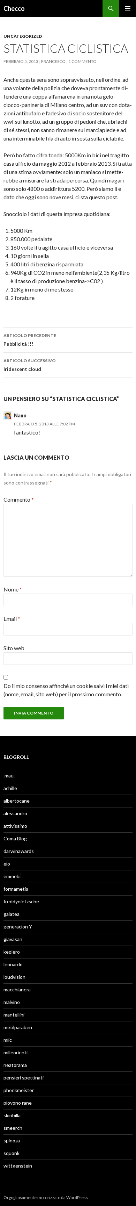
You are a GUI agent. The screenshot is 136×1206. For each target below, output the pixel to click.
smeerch (12, 1128)
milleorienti (15, 1052)
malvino (11, 1002)
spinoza (11, 1140)
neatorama (15, 1065)
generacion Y (17, 926)
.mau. (9, 775)
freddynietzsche (21, 901)
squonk (11, 1153)
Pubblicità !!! (29, 340)
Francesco (53, 61)
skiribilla (12, 1115)
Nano (20, 415)
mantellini (13, 1015)
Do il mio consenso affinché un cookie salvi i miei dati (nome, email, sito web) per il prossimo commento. (66, 689)
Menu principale (127, 8)
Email (11, 618)
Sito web (13, 648)
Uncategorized (22, 36)
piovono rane (17, 1103)
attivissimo (15, 826)
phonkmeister (18, 1090)
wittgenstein (17, 1166)
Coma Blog (15, 838)
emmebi (12, 876)
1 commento (82, 61)
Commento (18, 499)
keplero (11, 952)
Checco (14, 8)
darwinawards (18, 851)
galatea (11, 914)
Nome (12, 589)
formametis (15, 889)
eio (6, 864)
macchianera (17, 989)
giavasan (12, 939)
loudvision (14, 977)
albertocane (16, 801)
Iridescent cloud (29, 365)
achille (10, 788)
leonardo (13, 964)
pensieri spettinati (23, 1078)
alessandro (15, 813)
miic (7, 1040)
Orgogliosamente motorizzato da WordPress (45, 1197)
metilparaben (17, 1027)
